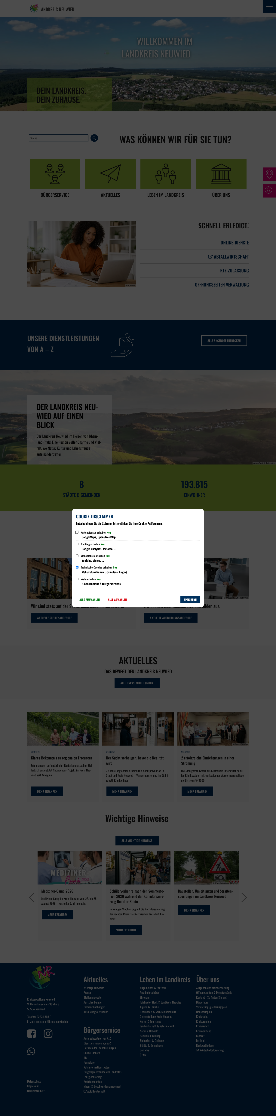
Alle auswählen (89, 599)
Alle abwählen (117, 599)
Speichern (190, 599)
